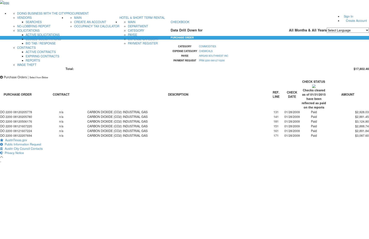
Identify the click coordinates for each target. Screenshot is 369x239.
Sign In (348, 16)
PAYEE (132, 35)
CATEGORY (136, 30)
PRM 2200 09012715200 (212, 60)
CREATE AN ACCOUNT (90, 22)
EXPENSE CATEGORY (143, 39)
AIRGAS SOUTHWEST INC (213, 55)
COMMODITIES (207, 46)
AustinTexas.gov (15, 140)
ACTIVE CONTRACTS (41, 52)
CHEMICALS (205, 51)
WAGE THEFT (27, 64)
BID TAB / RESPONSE (41, 43)
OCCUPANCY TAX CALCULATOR (96, 26)
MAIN (78, 17)
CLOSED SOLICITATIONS (43, 39)
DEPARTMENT (138, 26)
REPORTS (33, 60)
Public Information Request (22, 144)
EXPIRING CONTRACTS (42, 56)
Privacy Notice (13, 153)
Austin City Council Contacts (23, 148)
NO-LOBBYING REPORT (34, 26)
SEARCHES (34, 22)
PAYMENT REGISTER (143, 43)
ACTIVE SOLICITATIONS (43, 35)
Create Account (356, 20)
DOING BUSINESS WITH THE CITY (41, 13)
